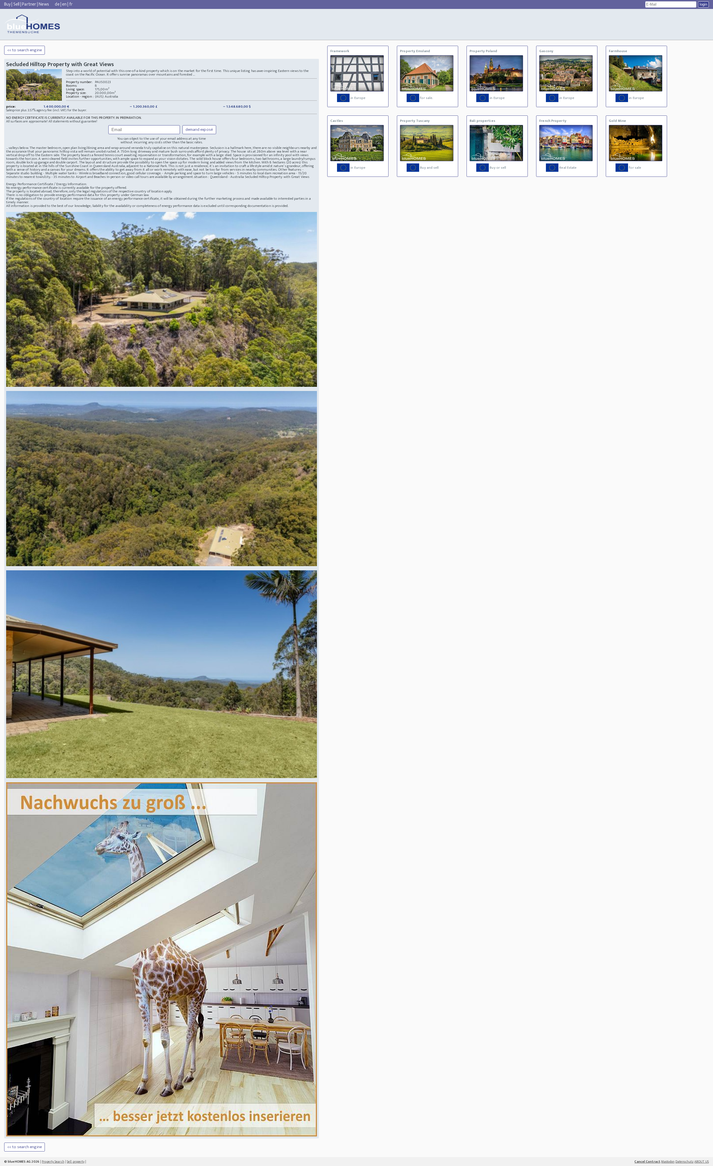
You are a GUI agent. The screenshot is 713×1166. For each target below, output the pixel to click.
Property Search (53, 1161)
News (44, 4)
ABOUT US (701, 1161)
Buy (7, 4)
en (64, 4)
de (57, 4)
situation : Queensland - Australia (219, 177)
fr (71, 4)
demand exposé (199, 129)
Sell (16, 4)
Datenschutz (684, 1161)
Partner (29, 4)
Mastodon (668, 1161)
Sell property (75, 1161)
